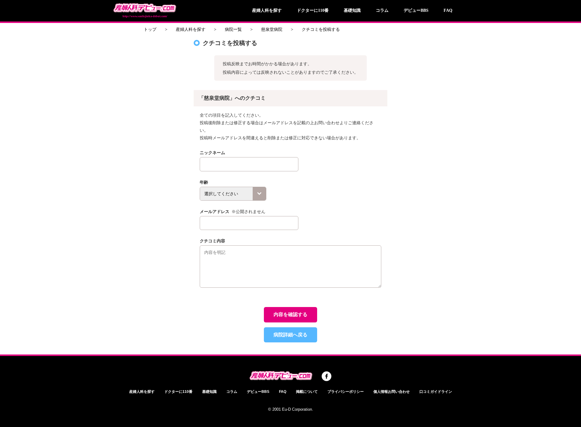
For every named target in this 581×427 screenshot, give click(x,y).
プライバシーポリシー (345, 392)
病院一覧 (233, 29)
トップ (150, 29)
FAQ (448, 10)
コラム (382, 10)
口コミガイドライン (435, 392)
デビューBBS (416, 10)
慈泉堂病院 (271, 29)
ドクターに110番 (313, 10)
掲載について (307, 392)
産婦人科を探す (267, 10)
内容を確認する (290, 314)
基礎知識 (352, 10)
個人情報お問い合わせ (391, 392)
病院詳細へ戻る (290, 334)
